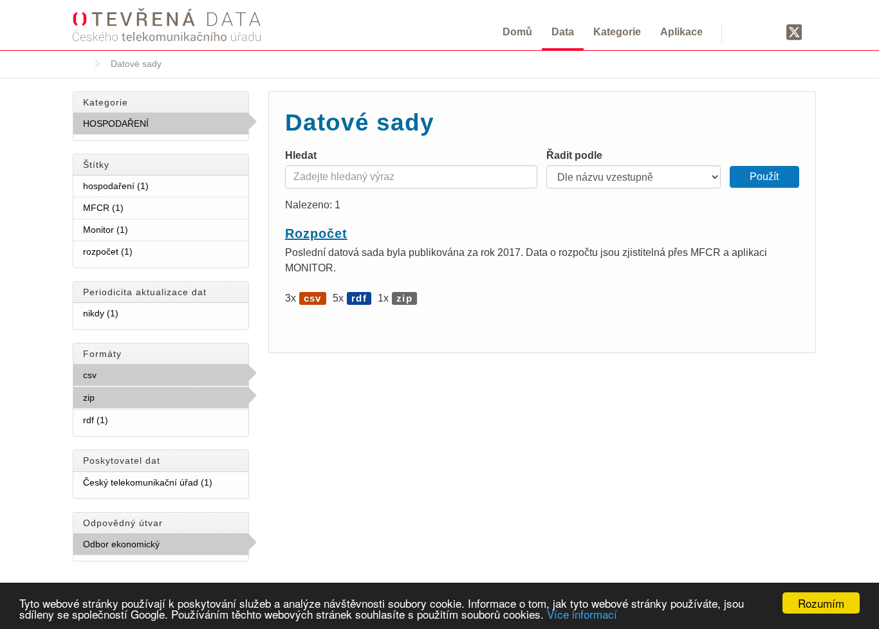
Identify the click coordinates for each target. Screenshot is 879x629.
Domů (517, 31)
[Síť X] (794, 33)
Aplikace (681, 31)
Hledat (301, 155)
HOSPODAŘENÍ (158, 126)
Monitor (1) (143, 229)
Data (562, 31)
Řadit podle (574, 155)
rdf (359, 298)
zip (123, 397)
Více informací (582, 614)
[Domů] (167, 24)
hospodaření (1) (164, 186)
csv (125, 375)
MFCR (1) (139, 208)
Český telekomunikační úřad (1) (165, 485)
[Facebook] (769, 31)
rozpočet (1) (148, 251)
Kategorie (617, 31)
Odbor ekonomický (155, 547)
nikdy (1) (134, 313)
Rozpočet (316, 233)
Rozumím (821, 603)
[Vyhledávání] (746, 31)
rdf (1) (123, 420)
